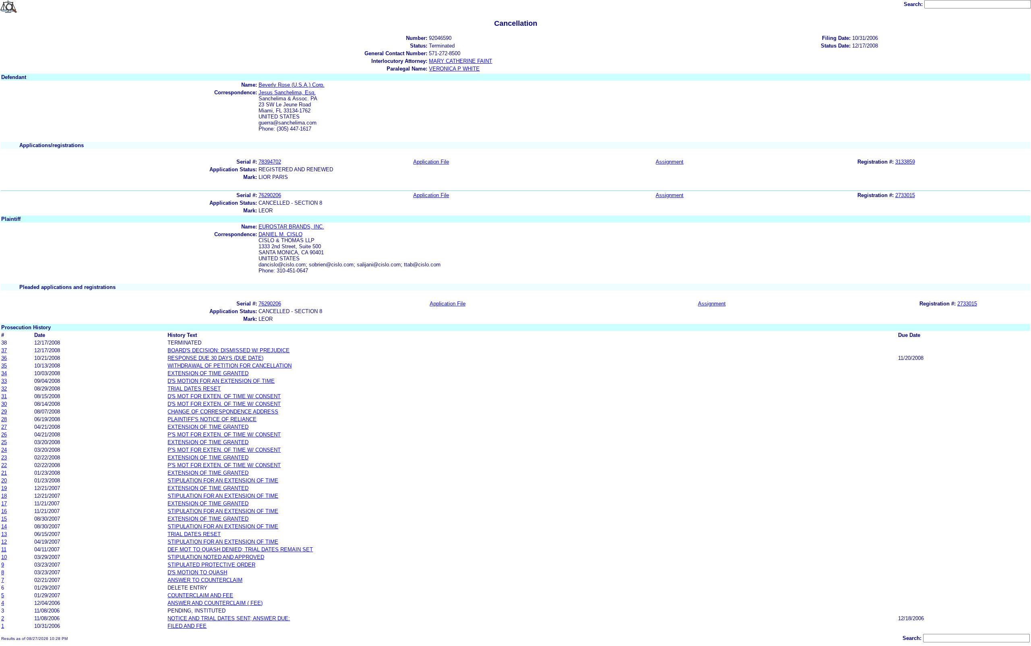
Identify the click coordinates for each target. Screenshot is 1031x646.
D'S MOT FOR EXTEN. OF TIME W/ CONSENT (224, 396)
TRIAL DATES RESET (194, 389)
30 (4, 404)
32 (4, 389)
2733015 (905, 195)
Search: (914, 4)
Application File (431, 162)
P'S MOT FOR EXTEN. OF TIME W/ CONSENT (224, 435)
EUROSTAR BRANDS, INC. (291, 227)
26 (4, 435)
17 (4, 504)
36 (4, 358)
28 (4, 419)
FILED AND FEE (187, 626)
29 (4, 412)
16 (4, 511)
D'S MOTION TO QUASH (197, 572)
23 (4, 458)
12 (4, 542)
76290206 (270, 195)
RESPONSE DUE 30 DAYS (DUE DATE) (215, 358)
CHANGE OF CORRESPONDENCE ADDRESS (223, 412)
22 (4, 465)
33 (4, 381)
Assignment (669, 162)
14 (4, 526)
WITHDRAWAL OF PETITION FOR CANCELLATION (230, 366)
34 (4, 373)
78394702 (270, 162)
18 (4, 496)
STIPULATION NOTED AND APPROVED (216, 557)
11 (3, 549)
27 (4, 427)
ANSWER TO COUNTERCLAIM (205, 580)
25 (4, 442)
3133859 (905, 162)
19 (4, 488)
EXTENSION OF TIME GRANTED (208, 373)
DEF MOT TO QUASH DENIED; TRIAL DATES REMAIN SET (240, 549)
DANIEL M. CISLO (280, 234)
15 (4, 519)
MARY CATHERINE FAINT (460, 61)
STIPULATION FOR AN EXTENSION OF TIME (223, 481)
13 (4, 534)
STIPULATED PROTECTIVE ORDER (211, 565)
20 (4, 481)
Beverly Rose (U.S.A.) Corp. (292, 85)
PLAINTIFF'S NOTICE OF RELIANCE (212, 419)
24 (4, 450)
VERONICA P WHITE (454, 69)
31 (4, 396)
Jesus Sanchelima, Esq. (287, 92)
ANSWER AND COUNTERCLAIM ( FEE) (215, 603)
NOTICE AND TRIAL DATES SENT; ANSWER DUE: (229, 618)
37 (4, 350)
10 (4, 557)
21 (4, 473)
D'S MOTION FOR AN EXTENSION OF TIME (221, 381)
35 (4, 366)
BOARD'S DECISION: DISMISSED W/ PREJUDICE (229, 350)
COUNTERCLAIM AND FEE (200, 595)
